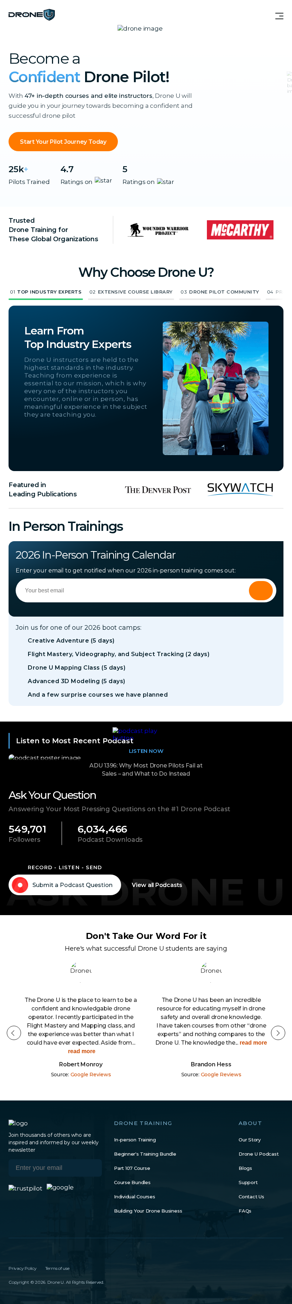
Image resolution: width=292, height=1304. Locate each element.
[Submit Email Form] (261, 590)
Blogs (245, 1168)
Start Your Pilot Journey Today (63, 141)
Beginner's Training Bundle (145, 1154)
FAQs (245, 1211)
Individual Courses (134, 1196)
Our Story (250, 1139)
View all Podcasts (157, 885)
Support (248, 1182)
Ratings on (77, 181)
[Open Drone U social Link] (11, 1253)
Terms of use (57, 1268)
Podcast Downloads (110, 840)
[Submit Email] (91, 1168)
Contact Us (251, 1196)
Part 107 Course (132, 1168)
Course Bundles (132, 1182)
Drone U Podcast (258, 1154)
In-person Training (135, 1139)
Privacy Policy (23, 1268)
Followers (24, 840)
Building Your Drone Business (148, 1211)
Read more (81, 1051)
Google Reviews (91, 1074)
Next (278, 1033)
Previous (14, 1033)
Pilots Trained (29, 181)
